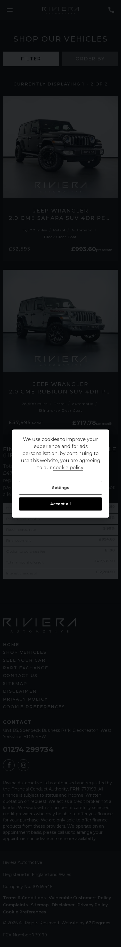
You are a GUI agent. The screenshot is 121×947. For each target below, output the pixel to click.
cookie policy (68, 467)
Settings (60, 487)
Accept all (60, 504)
